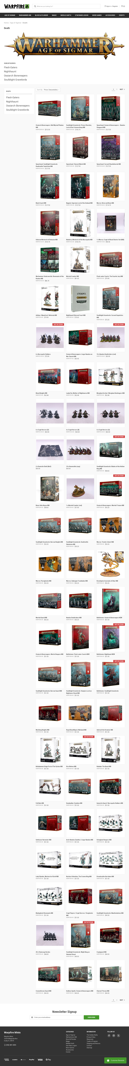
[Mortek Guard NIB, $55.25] (50, 601)
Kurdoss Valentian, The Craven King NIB (79, 876)
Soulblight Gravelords (17, 110)
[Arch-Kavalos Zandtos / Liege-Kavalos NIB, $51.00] (80, 823)
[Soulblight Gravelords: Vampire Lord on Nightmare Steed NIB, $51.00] (80, 674)
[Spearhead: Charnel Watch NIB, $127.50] (80, 147)
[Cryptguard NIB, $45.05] (111, 935)
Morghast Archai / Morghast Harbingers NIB (111, 393)
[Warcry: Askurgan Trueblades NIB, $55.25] (80, 564)
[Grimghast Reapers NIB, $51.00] (111, 823)
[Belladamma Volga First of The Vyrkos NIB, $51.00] (50, 750)
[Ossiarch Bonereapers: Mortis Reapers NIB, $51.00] (50, 638)
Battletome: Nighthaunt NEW (106, 654)
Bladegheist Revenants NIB (44, 913)
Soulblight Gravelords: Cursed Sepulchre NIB (110, 316)
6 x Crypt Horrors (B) (72, 430)
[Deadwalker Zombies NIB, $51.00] (80, 787)
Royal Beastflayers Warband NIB (76, 730)
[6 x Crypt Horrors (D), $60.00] (50, 413)
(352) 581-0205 (11, 1045)
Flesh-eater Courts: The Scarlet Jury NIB (110, 276)
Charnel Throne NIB (103, 991)
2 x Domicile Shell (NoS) (43, 466)
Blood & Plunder (41, 15)
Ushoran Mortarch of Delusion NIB (47, 240)
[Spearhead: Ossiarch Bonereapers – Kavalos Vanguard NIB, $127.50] (111, 109)
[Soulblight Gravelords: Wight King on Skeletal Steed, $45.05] (80, 935)
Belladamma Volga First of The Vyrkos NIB (49, 766)
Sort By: (40, 90)
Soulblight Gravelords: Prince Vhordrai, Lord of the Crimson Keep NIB (79, 126)
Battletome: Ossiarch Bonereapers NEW (109, 618)
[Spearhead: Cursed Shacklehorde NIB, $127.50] (111, 147)
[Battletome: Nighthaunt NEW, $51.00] (111, 638)
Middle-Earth (66, 15)
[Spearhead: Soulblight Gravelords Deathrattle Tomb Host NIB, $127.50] (50, 147)
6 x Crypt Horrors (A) (103, 430)
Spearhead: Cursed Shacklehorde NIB (109, 164)
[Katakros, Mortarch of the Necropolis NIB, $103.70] (80, 223)
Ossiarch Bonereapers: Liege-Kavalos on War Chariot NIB (79, 355)
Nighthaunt (12, 101)
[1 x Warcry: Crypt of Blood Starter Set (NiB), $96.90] (111, 223)
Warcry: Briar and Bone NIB (105, 203)
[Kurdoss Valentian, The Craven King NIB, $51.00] (80, 860)
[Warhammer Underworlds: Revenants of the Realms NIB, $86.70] (50, 260)
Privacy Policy (91, 1037)
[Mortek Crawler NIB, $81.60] (80, 260)
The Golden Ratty (92, 1035)
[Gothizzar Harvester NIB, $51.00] (50, 823)
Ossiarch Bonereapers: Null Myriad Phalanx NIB (49, 126)
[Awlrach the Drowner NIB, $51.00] (111, 713)
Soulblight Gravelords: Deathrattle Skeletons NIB (77, 543)
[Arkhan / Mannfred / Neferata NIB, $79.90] (50, 299)
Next (121, 89)
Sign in (108, 6)
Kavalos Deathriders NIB (74, 618)
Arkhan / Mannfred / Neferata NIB (46, 315)
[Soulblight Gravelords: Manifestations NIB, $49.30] (111, 896)
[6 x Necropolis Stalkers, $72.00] (50, 338)
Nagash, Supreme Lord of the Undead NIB (79, 203)
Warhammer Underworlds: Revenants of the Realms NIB (50, 277)
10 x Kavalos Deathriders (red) (106, 354)
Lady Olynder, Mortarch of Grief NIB (47, 876)
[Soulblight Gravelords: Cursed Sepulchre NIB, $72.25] (111, 299)
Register (115, 6)
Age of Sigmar (10, 15)
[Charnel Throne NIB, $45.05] (111, 974)
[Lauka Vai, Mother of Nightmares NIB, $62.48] (80, 377)
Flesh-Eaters (12, 97)
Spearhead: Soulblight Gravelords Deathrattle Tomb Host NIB (46, 165)
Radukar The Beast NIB (104, 766)
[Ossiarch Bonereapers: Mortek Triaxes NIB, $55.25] (111, 489)
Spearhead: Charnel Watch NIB (76, 164)
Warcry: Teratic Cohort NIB (105, 542)
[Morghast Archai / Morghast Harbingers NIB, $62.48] (111, 377)
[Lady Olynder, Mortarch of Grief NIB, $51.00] (50, 860)
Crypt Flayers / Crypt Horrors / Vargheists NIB (79, 914)
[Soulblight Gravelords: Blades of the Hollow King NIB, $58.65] (111, 450)
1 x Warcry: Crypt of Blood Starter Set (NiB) (110, 240)
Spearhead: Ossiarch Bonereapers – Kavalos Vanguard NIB (111, 126)
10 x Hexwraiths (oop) (73, 466)
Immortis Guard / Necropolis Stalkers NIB (110, 803)
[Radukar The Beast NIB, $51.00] (111, 750)
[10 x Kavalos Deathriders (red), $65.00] (111, 338)
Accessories (110, 15)
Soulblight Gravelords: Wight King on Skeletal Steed (78, 953)
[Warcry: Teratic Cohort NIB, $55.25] (111, 525)
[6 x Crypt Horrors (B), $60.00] (80, 413)
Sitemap (89, 1048)
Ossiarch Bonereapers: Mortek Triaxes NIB (110, 505)
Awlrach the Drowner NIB (105, 730)
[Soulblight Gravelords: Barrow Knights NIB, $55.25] (50, 525)
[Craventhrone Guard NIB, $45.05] (50, 974)
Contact (89, 1045)
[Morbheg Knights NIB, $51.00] (50, 713)
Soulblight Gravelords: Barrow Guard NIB (49, 691)
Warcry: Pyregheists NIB (43, 581)
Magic (54, 15)
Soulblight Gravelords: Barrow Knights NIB (49, 542)
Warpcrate (90, 1039)
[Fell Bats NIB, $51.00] (50, 787)
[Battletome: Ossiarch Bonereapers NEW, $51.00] (111, 601)
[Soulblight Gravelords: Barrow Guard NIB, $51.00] (50, 674)
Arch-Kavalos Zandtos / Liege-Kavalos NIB (79, 840)
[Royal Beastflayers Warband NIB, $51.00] (80, 713)
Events (121, 15)
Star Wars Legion (81, 15)
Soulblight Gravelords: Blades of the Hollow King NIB (110, 468)
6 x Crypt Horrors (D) (42, 430)
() (124, 6)
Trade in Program (92, 1041)
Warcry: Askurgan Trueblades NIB (77, 581)
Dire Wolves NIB (71, 766)
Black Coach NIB (41, 203)
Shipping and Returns (93, 1043)
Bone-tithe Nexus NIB (42, 505)
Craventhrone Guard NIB (43, 991)
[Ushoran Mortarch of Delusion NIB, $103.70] (50, 223)
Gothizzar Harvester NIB (43, 840)
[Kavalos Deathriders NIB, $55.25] (80, 601)
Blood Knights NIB (41, 393)
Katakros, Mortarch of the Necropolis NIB (79, 240)
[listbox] (52, 89)
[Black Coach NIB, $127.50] (50, 186)
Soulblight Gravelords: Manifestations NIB (110, 913)
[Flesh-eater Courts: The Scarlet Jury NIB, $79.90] (111, 260)
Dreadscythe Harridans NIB (105, 876)
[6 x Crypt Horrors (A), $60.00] (111, 413)
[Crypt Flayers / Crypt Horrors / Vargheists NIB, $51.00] (80, 896)
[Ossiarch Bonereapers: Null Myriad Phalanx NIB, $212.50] (50, 109)
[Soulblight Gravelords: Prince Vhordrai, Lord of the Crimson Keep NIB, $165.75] (80, 109)
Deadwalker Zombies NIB (74, 803)
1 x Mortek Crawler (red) (74, 505)
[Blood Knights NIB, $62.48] (50, 377)
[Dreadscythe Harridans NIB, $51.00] (111, 860)
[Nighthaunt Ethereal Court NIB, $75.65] (80, 299)
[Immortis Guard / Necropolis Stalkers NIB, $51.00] (111, 787)
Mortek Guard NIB (41, 618)
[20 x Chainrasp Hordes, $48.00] (50, 935)
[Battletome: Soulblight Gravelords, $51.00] (111, 674)
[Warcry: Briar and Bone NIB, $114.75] (111, 186)
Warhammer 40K (25, 15)
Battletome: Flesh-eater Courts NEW (77, 654)
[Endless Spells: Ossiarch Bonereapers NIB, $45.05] (80, 974)
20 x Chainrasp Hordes (43, 952)
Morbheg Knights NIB (42, 730)
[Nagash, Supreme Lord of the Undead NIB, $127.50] (80, 186)
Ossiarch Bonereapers (18, 105)
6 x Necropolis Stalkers (43, 354)
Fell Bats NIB (40, 803)
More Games (97, 15)
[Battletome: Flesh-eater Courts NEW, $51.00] (80, 638)
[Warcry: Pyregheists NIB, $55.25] (50, 564)
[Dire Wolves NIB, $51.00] (80, 750)
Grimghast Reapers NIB (104, 840)
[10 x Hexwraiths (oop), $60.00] (80, 450)
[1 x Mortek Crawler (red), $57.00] (80, 489)
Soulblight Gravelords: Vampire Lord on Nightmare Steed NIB (79, 692)
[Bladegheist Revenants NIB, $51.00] (50, 896)
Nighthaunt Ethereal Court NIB (75, 315)
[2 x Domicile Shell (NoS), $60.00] (50, 450)
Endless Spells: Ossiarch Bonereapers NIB (79, 991)
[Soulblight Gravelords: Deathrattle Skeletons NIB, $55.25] (80, 525)
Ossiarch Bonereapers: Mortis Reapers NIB (49, 654)
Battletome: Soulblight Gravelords (108, 691)
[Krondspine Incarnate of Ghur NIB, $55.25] (111, 564)
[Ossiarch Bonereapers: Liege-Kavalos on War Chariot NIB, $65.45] (80, 338)
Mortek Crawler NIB (72, 276)
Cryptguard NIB (101, 952)
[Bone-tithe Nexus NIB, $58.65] (50, 489)
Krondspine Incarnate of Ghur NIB (107, 581)
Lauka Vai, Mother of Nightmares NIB (78, 393)
